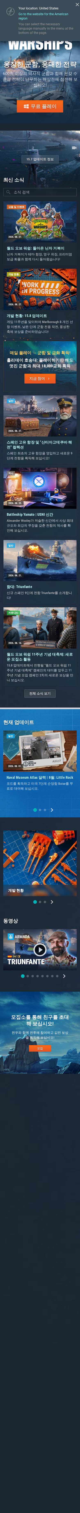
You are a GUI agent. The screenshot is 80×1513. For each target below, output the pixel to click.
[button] (35, 810)
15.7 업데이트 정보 (40, 159)
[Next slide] (51, 810)
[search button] (8, 192)
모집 (40, 1048)
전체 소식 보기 (40, 693)
